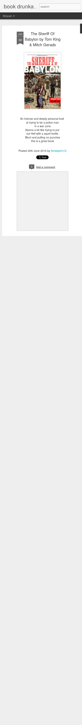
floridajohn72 (59, 151)
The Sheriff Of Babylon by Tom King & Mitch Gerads (42, 39)
